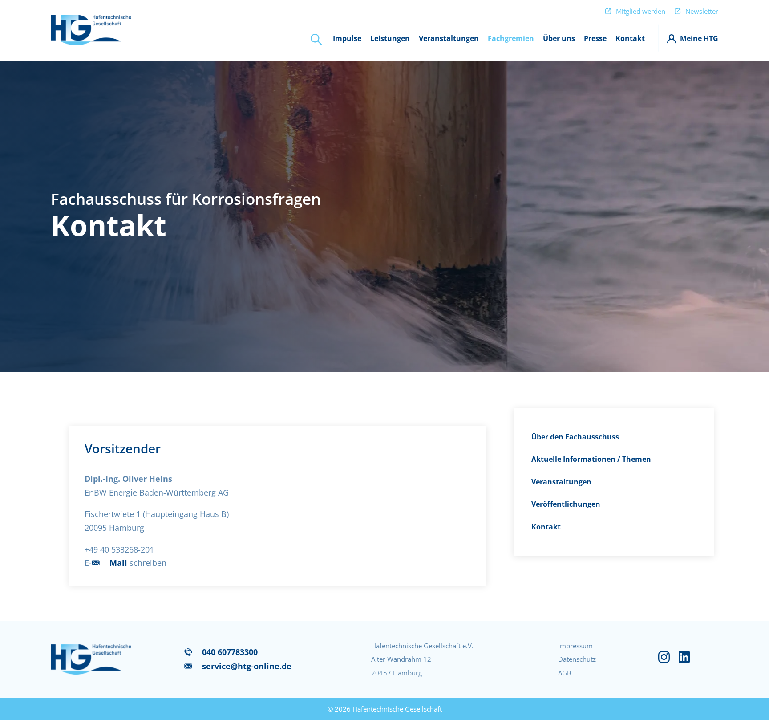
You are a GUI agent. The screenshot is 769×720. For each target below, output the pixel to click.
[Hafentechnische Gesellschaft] (91, 30)
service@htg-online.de (246, 666)
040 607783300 (230, 652)
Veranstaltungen (561, 482)
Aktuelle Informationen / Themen (591, 459)
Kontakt (546, 527)
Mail (118, 562)
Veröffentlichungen (565, 504)
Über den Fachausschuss (575, 437)
